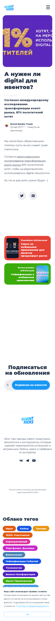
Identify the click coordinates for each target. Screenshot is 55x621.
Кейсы (24, 528)
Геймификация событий (22, 561)
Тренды (41, 528)
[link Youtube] (34, 461)
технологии (14, 567)
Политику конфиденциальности (32, 606)
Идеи (9, 528)
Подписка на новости (31, 385)
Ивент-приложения (19, 580)
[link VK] (21, 461)
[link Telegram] (27, 461)
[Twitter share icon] (22, 196)
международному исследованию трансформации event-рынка (25, 160)
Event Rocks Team (21, 124)
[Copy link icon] (33, 196)
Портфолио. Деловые (20, 548)
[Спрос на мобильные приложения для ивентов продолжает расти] (27, 248)
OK (27, 614)
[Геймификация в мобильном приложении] (27, 274)
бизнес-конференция (20, 574)
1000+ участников (17, 535)
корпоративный (16, 541)
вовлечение (14, 554)
